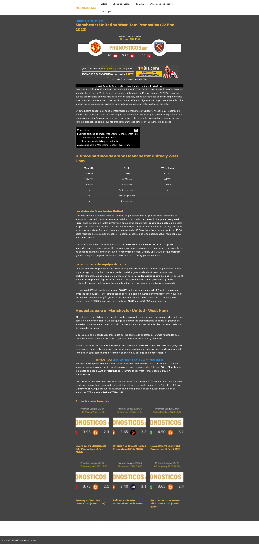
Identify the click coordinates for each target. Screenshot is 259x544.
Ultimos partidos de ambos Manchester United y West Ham (108, 133)
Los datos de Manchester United (99, 137)
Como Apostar (107, 11)
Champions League (121, 3)
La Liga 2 (140, 3)
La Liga (104, 3)
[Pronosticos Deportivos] (86, 7)
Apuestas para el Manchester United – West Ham (104, 145)
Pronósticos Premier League (90, 21)
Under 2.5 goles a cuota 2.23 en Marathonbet (138, 359)
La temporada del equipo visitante (101, 141)
